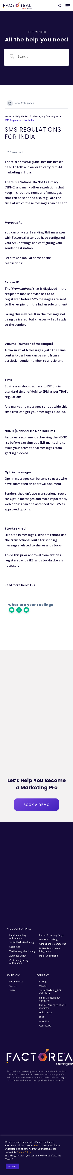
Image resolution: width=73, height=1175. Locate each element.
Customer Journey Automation (18, 962)
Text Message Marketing (22, 951)
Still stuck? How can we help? (36, 628)
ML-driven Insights (48, 955)
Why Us (43, 986)
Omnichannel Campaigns (52, 943)
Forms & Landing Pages (51, 935)
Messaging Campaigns (45, 116)
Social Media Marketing (21, 942)
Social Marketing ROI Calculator (50, 992)
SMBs (12, 990)
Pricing (42, 981)
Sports (12, 986)
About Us (44, 1021)
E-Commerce (16, 981)
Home (8, 116)
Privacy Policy (23, 1152)
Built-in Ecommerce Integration (49, 950)
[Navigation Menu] (68, 6)
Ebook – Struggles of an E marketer (52, 1006)
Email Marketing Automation (17, 936)
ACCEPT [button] (12, 1166)
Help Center (22, 116)
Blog (41, 1016)
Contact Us (45, 1025)
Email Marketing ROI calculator (49, 999)
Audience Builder (18, 955)
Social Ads (14, 946)
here (36, 1145)
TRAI (33, 585)
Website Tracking (48, 939)
